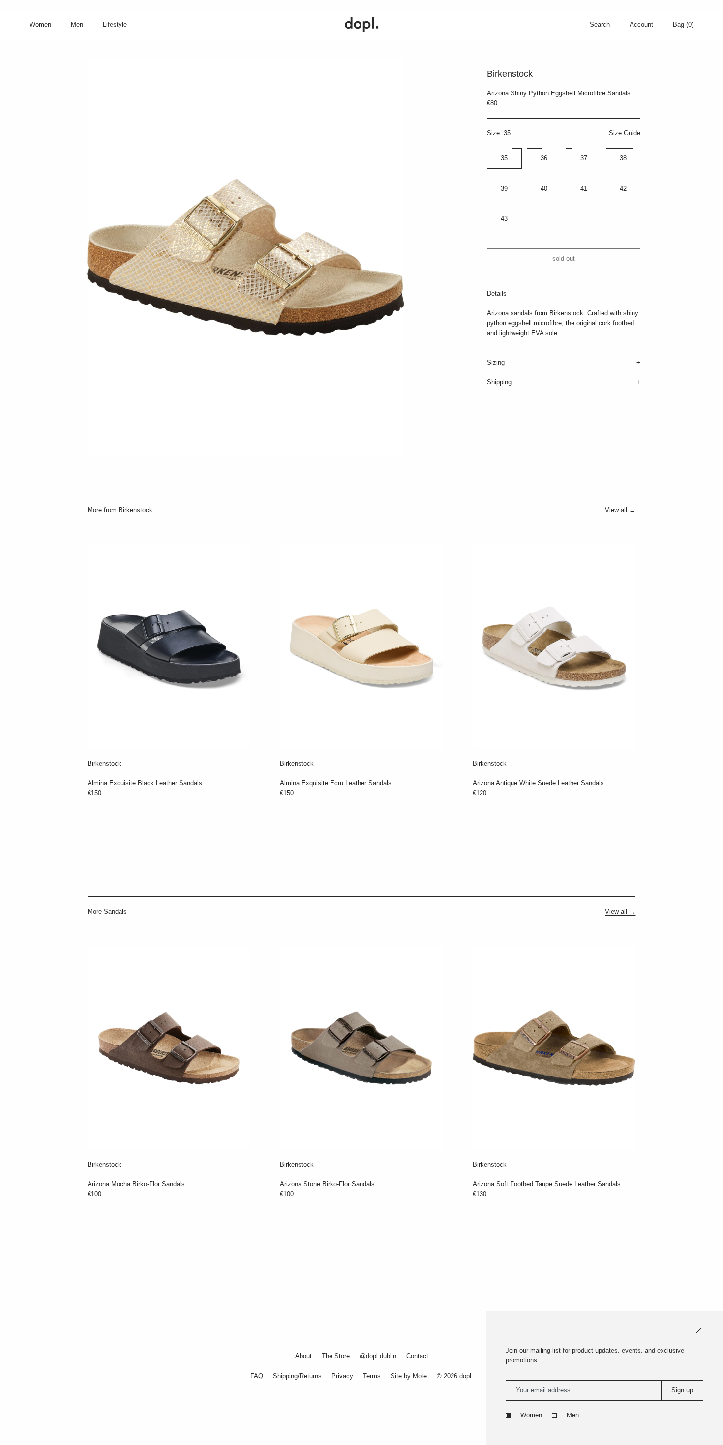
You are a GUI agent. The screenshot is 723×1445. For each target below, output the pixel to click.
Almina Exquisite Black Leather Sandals (145, 783)
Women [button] (40, 24)
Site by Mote (409, 1376)
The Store (336, 1356)
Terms (372, 1376)
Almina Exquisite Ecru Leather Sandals (336, 783)
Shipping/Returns (297, 1376)
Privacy (342, 1376)
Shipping (499, 382)
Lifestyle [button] (115, 24)
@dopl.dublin (378, 1356)
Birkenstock (104, 763)
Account (641, 24)
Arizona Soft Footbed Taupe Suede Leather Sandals (547, 1184)
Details (497, 293)
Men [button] (77, 24)
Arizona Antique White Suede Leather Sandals (538, 783)
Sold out (563, 258)
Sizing (496, 362)
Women (531, 1415)
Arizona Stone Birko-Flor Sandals (327, 1184)
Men (573, 1415)
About (303, 1356)
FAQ (256, 1376)
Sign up (682, 1390)
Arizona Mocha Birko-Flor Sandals (136, 1184)
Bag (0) (683, 24)
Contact (417, 1356)
